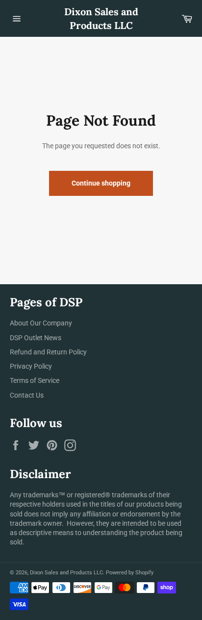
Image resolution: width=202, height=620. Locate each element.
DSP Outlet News (35, 338)
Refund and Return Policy (48, 352)
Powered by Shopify (129, 572)
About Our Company (41, 323)
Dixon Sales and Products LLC (101, 18)
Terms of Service (34, 380)
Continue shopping (101, 183)
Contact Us (27, 395)
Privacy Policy (31, 366)
